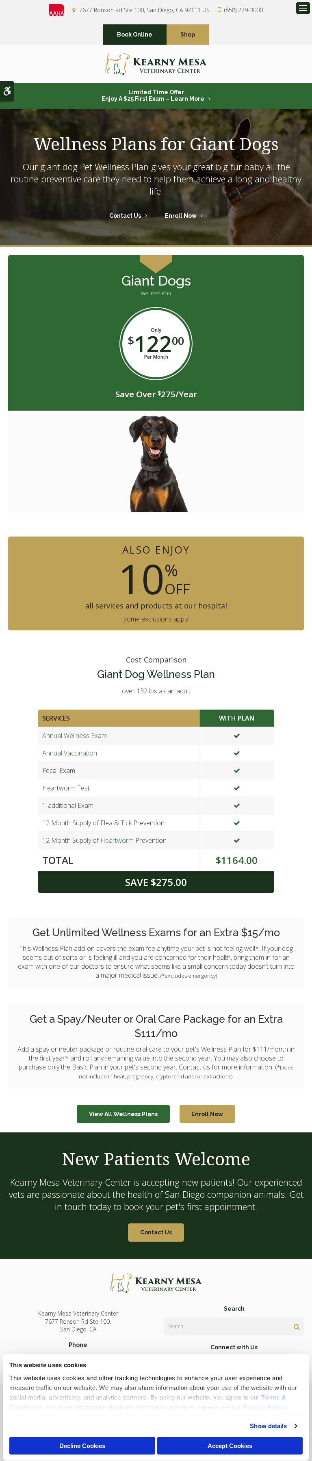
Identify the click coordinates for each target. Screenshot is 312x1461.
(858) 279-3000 (243, 10)
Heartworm (117, 840)
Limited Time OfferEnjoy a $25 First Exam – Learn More (153, 95)
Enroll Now (181, 215)
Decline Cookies (82, 1445)
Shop (187, 34)
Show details (268, 1425)
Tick (126, 822)
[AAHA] (60, 10)
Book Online (134, 34)
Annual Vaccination (69, 753)
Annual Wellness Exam (74, 735)
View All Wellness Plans (123, 1114)
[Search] (297, 1326)
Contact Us (125, 215)
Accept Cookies (230, 1445)
